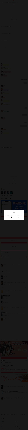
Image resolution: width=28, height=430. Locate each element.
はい (18, 217)
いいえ (10, 217)
